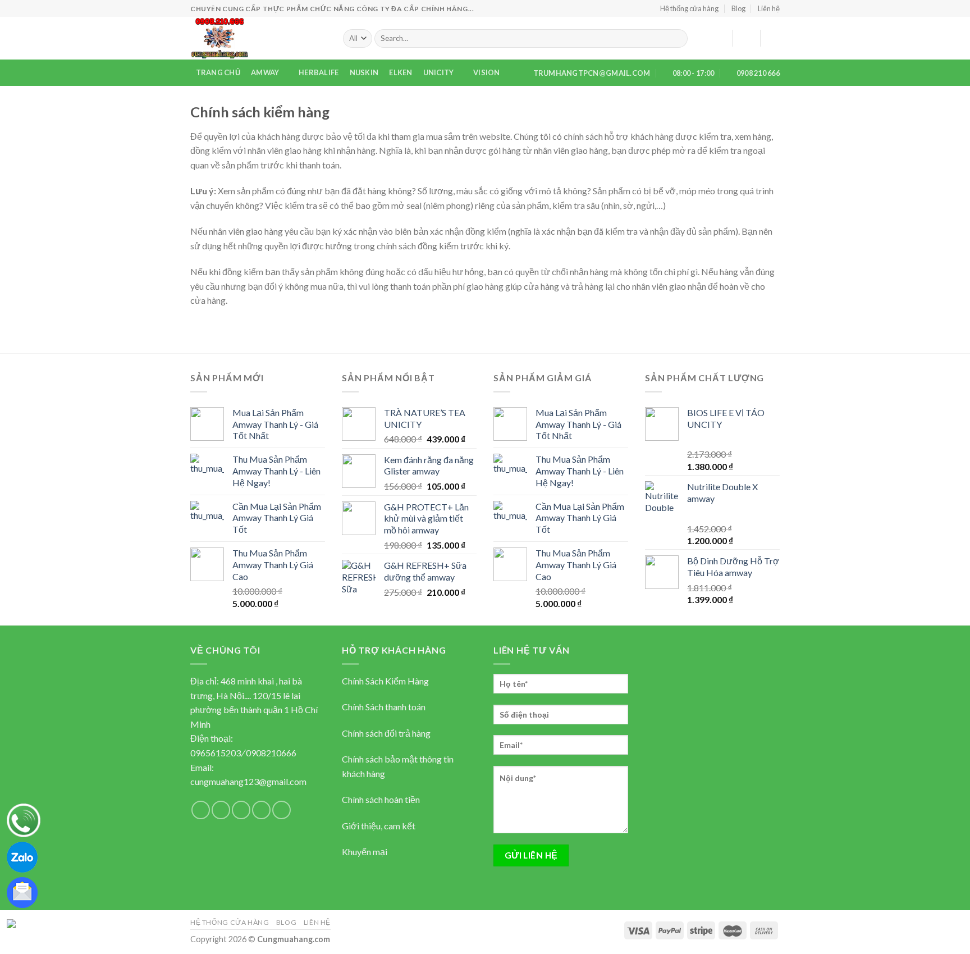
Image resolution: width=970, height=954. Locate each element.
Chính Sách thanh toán (383, 706)
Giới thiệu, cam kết (378, 825)
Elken (400, 72)
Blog (738, 8)
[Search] (676, 38)
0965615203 (215, 752)
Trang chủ (218, 72)
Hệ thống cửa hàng (689, 8)
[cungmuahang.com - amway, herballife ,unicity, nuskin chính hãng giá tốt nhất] (258, 38)
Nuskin (364, 72)
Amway (265, 72)
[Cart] (774, 38)
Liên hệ (769, 8)
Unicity (438, 72)
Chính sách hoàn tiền (381, 799)
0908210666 (271, 752)
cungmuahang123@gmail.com (248, 781)
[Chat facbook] (33, 923)
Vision (486, 72)
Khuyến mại (364, 851)
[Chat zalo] (22, 856)
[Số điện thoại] (23, 819)
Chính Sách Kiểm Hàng (385, 680)
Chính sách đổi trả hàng (386, 733)
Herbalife (318, 72)
